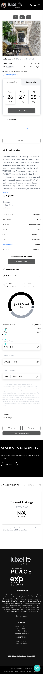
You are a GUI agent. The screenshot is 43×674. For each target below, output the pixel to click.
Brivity (20, 668)
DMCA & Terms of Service (23, 671)
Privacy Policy (8, 671)
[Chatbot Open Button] (37, 668)
